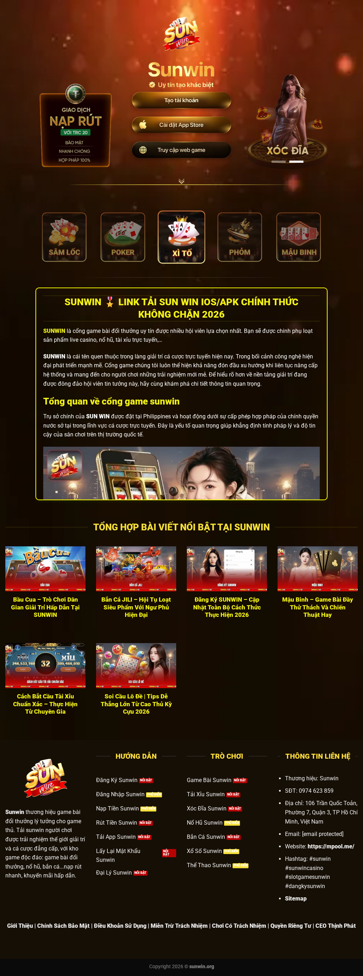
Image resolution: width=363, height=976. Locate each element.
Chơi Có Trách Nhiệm (239, 925)
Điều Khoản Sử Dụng (120, 925)
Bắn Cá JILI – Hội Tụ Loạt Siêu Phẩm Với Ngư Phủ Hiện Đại (136, 607)
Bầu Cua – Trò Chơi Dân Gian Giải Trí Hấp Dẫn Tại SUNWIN (45, 607)
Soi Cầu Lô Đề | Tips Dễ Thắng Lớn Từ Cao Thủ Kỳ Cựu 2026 (136, 704)
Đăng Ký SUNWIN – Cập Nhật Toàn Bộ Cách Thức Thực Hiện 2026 (227, 607)
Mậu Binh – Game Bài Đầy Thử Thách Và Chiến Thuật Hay (317, 607)
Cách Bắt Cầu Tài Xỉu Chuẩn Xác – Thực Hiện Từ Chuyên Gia (45, 704)
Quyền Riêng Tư (290, 925)
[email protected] (323, 834)
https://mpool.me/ (331, 846)
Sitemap (296, 898)
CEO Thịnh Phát (335, 925)
